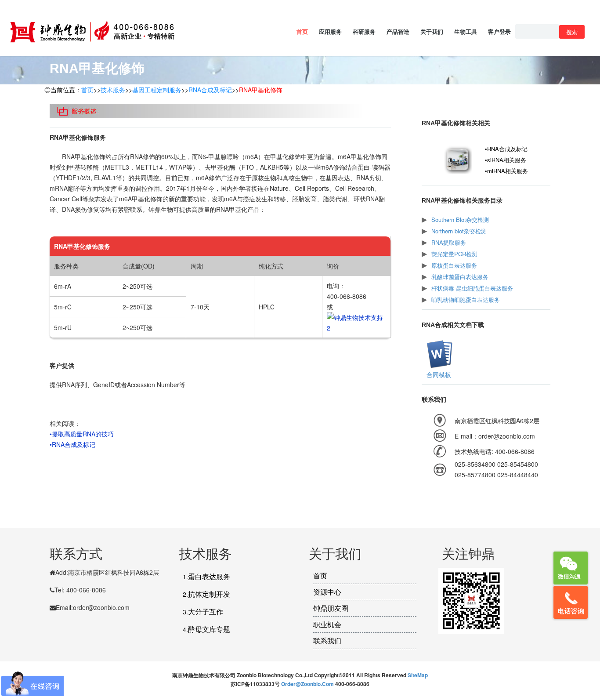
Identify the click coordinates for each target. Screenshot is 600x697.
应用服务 (330, 31)
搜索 (572, 32)
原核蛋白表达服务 (454, 265)
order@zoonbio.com (308, 684)
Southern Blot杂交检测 (460, 219)
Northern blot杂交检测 (459, 231)
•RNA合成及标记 (72, 444)
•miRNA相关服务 (506, 171)
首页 (302, 31)
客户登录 (499, 31)
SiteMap (418, 675)
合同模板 (439, 374)
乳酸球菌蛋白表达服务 (459, 276)
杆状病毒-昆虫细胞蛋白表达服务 (472, 288)
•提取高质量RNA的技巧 (82, 433)
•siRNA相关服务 (505, 160)
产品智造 (398, 31)
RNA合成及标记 (210, 89)
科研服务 (364, 31)
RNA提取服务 (448, 242)
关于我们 (431, 31)
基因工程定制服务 (156, 89)
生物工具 (465, 31)
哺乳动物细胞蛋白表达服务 (465, 299)
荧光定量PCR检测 (454, 254)
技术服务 (113, 89)
